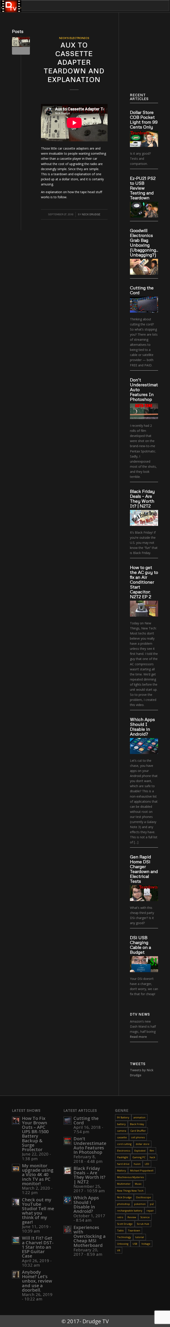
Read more (138, 1037)
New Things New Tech (130, 1190)
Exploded (139, 1150)
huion (137, 1163)
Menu (14, 5)
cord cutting (124, 1144)
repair (150, 1210)
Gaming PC (138, 1157)
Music (138, 1183)
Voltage (145, 1243)
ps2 (152, 1204)
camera (121, 1130)
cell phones (138, 1137)
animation (139, 1117)
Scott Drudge (125, 1223)
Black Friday (137, 1124)
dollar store (142, 1144)
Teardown (134, 1230)
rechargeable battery (129, 1210)
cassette (122, 1137)
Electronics (123, 1150)
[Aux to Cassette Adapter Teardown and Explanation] (21, 46)
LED (147, 1163)
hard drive (123, 1163)
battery (121, 1124)
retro (120, 1217)
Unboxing (122, 1243)
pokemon (140, 1204)
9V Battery (123, 1117)
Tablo (120, 1230)
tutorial (139, 1237)
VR (118, 1250)
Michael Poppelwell (141, 1170)
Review (132, 1217)
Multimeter (124, 1183)
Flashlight (122, 1157)
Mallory (121, 1170)
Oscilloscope (143, 1197)
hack (152, 1157)
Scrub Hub (143, 1223)
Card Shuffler (138, 1130)
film (152, 1150)
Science (145, 1217)
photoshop (123, 1204)
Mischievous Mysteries (130, 1177)
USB (135, 1243)
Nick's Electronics (74, 38)
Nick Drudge (91, 214)
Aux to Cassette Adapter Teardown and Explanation (74, 62)
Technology (124, 1237)
